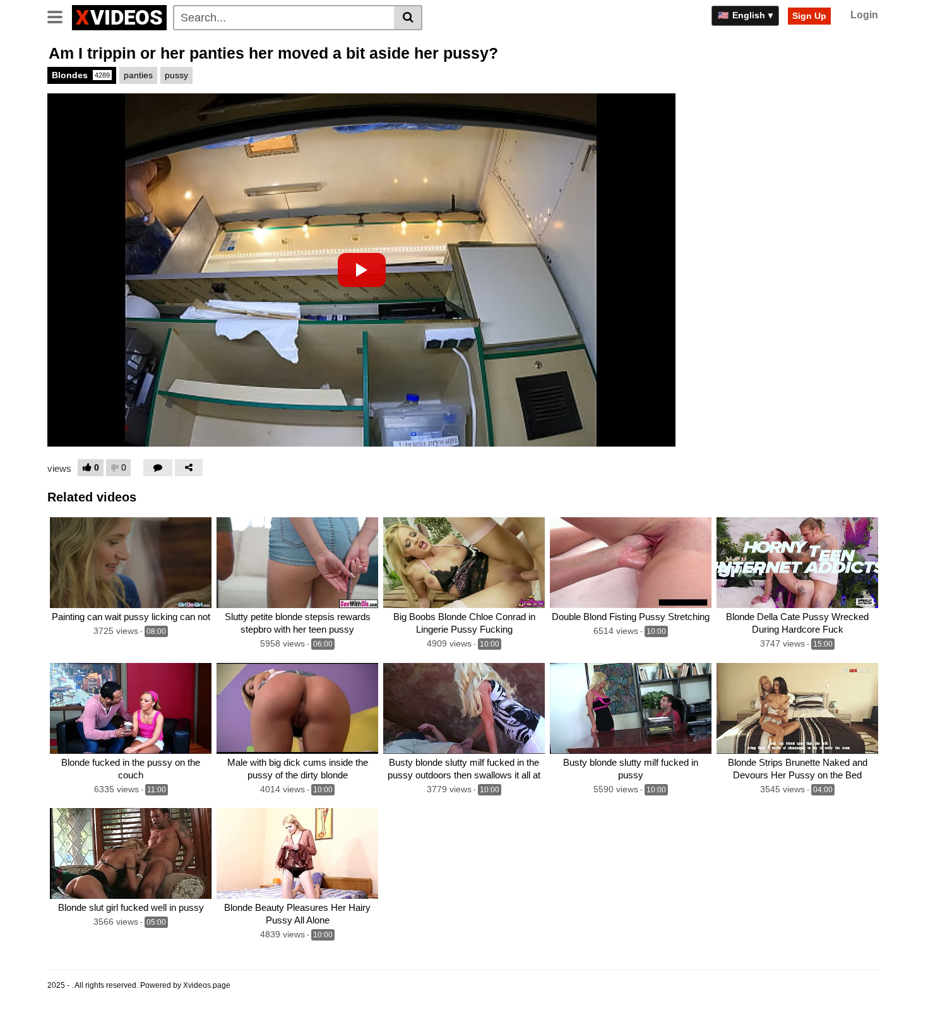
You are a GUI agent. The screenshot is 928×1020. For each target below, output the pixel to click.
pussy (176, 75)
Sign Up (809, 16)
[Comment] (157, 467)
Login (864, 14)
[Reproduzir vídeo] (362, 270)
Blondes (81, 75)
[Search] (408, 17)
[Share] (189, 467)
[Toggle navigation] (59, 16)
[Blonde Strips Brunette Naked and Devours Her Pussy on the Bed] (797, 708)
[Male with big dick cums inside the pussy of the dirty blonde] (297, 708)
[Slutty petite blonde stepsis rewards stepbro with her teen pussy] (297, 562)
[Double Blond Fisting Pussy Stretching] (630, 562)
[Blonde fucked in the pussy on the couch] (130, 708)
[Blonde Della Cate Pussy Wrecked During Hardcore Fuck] (797, 562)
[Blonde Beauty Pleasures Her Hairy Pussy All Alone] (297, 853)
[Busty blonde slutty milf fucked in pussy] (630, 708)
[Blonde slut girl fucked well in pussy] (130, 853)
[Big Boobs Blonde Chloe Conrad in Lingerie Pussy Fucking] (464, 562)
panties (138, 75)
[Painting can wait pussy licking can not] (130, 562)
